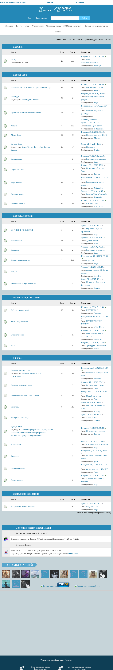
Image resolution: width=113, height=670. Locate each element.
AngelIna (97, 276)
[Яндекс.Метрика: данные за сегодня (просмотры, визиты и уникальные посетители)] (49, 586)
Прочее (17, 357)
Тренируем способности (96, 346)
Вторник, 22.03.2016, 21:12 (92, 343)
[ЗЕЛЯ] (35, 574)
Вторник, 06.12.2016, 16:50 (92, 94)
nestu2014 (98, 339)
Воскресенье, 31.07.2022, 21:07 (94, 106)
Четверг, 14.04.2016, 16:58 (92, 247)
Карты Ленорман (23, 215)
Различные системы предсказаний (25, 395)
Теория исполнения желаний (23, 506)
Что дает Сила (92, 203)
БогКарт (97, 65)
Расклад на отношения (95, 250)
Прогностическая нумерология (33, 433)
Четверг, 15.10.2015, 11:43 (92, 441)
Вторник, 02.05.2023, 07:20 (92, 56)
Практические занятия (20, 260)
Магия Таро (16, 135)
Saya (96, 103)
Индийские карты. (94, 396)
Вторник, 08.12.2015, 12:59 (92, 156)
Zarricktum (98, 206)
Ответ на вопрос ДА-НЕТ (97, 469)
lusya (96, 510)
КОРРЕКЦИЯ (92, 310)
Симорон (15, 456)
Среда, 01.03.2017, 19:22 (91, 144)
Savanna (97, 313)
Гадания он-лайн (18, 468)
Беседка (17, 46)
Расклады (15, 97)
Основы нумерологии (31, 430)
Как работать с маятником (97, 445)
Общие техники (17, 335)
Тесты (13, 346)
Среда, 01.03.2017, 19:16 (91, 279)
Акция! (41, 2)
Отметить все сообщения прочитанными (93, 513)
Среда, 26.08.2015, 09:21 (91, 503)
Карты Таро (20, 74)
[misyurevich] (103, 574)
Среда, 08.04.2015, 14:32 (91, 225)
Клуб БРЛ (90, 261)
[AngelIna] (25, 574)
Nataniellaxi (98, 129)
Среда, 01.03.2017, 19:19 (91, 415)
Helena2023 (73, 553)
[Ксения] (6, 584)
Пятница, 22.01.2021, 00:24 (92, 84)
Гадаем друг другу (94, 126)
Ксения (97, 174)
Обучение (70, 2)
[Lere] (25, 584)
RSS (108, 39)
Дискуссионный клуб (20, 418)
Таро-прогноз (16, 183)
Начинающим (16, 241)
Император (90, 147)
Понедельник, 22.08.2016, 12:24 (94, 177)
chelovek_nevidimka (89, 120)
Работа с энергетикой (20, 310)
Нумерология (16, 427)
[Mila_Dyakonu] (45, 574)
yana (96, 461)
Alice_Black (99, 327)
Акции (14, 126)
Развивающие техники (26, 297)
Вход (30, 18)
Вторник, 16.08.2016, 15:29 (92, 330)
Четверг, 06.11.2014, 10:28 (92, 267)
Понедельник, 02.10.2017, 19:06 (94, 256)
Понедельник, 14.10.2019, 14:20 (94, 368)
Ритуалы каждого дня (95, 385)
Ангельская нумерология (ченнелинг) (26, 436)
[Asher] (16, 584)
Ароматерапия (17, 480)
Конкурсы (15, 407)
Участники (77, 39)
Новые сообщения (63, 39)
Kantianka (98, 197)
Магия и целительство (20, 322)
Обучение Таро (17, 170)
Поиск (101, 39)
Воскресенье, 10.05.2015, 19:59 (94, 451)
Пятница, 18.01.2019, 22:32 (92, 200)
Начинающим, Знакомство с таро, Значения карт (31, 87)
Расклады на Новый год (96, 159)
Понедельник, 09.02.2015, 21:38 (94, 316)
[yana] (74, 574)
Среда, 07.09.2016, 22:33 (91, 123)
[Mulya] (54, 574)
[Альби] (83, 574)
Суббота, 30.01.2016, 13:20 (92, 165)
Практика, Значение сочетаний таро (26, 113)
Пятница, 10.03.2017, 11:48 (92, 307)
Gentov (97, 150)
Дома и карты (92, 241)
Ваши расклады (17, 194)
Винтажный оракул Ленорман (23, 284)
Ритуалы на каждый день (21, 385)
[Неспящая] (16, 574)
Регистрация (41, 18)
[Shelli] (64, 574)
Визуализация (92, 506)
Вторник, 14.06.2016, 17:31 (92, 475)
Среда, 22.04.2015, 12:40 (91, 402)
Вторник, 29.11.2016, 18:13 (92, 132)
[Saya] (6, 574)
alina (96, 244)
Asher (96, 349)
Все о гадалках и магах (95, 87)
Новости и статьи (18, 203)
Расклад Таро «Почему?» (96, 194)
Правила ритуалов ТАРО (96, 135)
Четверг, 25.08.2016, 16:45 (92, 191)
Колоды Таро (16, 144)
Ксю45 (96, 90)
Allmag (97, 411)
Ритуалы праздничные (20, 370)
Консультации (16, 159)
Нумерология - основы (95, 431)
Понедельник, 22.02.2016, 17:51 (94, 465)
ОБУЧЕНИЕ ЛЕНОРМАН (22, 230)
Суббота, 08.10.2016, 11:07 (92, 238)
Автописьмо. (91, 418)
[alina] (93, 574)
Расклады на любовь (30, 100)
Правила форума (90, 39)
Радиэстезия (16, 445)
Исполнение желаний (26, 493)
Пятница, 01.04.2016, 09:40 (92, 428)
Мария (96, 138)
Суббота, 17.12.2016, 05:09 (92, 382)
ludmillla (97, 379)
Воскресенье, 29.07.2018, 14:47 (94, 391)
